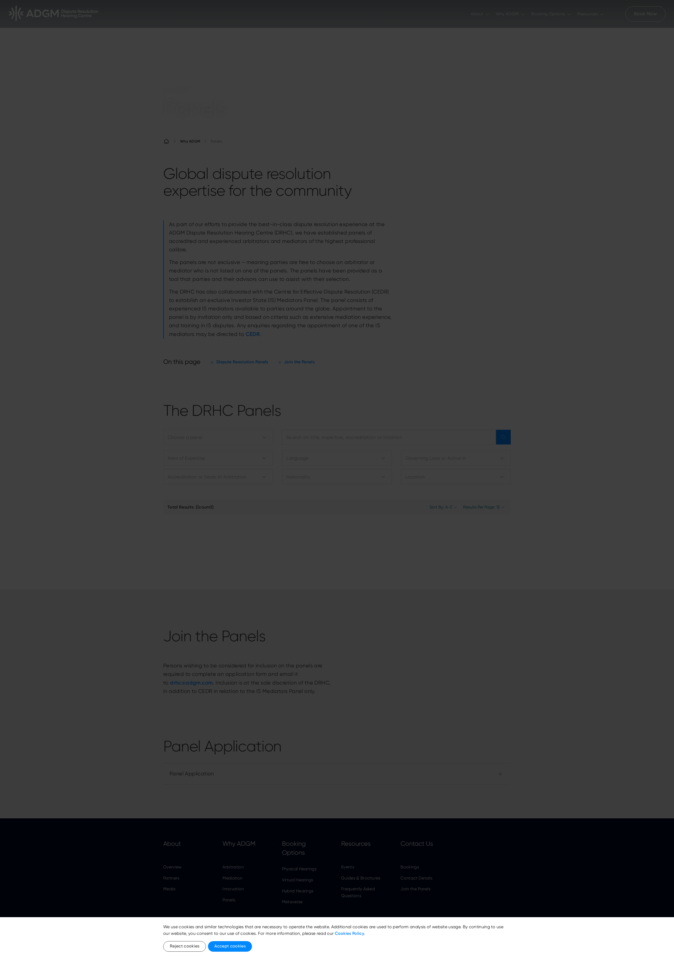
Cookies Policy (349, 933)
